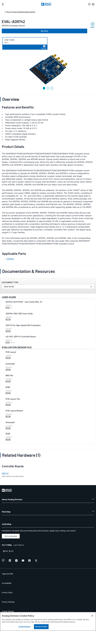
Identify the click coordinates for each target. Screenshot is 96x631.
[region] (48, 621)
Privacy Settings (8, 602)
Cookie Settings (8, 611)
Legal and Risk (7, 574)
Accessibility (6, 583)
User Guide (9, 40)
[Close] (92, 615)
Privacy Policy (7, 592)
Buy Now (44, 31)
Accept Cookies (41, 626)
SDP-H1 (5, 473)
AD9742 (10, 259)
